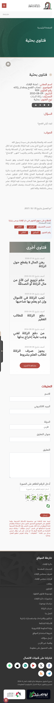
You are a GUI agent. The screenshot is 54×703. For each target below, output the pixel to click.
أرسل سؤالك (46, 638)
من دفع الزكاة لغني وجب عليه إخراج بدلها (29, 335)
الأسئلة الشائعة (45, 623)
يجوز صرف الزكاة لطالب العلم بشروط (29, 352)
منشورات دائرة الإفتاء (43, 598)
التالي (19, 226)
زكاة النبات (36, 96)
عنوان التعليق (43, 434)
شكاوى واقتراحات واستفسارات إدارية (36, 618)
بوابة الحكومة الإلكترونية (42, 628)
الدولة (47, 421)
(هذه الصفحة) (45, 223)
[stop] (44, 105)
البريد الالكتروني (42, 406)
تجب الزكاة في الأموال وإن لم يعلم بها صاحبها (29, 299)
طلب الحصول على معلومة (41, 648)
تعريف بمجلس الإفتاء (43, 574)
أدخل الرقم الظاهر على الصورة (35, 483)
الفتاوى (49, 588)
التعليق (46, 449)
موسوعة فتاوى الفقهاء (42, 593)
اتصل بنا (48, 613)
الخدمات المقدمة (44, 569)
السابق (31, 226)
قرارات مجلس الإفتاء (43, 579)
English (6, 14)
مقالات (49, 583)
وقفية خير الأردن (45, 643)
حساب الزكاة (46, 608)
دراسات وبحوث (45, 603)
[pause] (40, 105)
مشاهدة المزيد (29, 365)
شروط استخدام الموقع (42, 633)
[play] (48, 105)
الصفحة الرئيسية (44, 27)
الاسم (47, 393)
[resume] (35, 105)
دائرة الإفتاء (47, 564)
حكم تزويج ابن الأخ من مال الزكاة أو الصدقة (29, 282)
